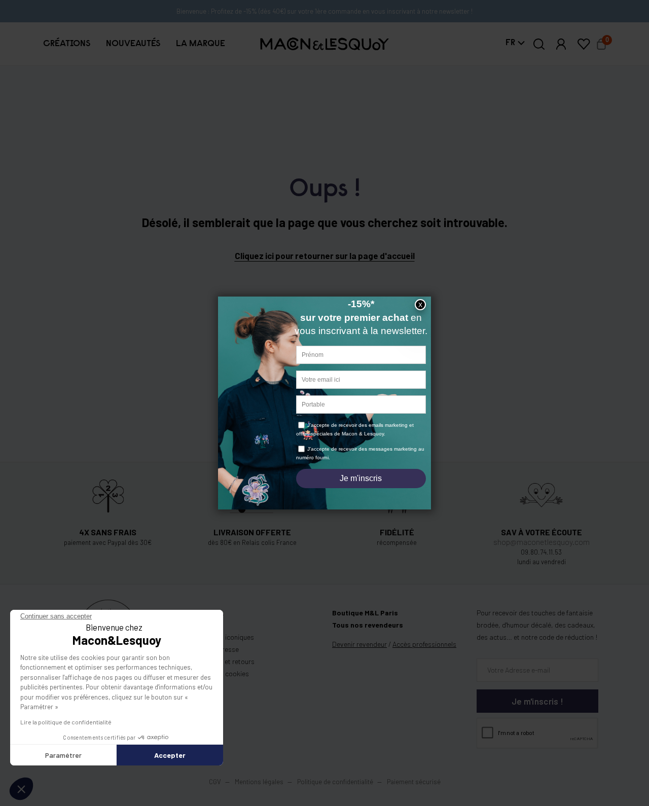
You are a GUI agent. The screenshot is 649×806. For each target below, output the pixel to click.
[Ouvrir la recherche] (539, 44)
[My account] (561, 44)
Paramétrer (63, 755)
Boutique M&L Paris (365, 612)
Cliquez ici (254, 255)
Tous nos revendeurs (367, 624)
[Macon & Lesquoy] (324, 43)
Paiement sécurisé (414, 782)
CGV (215, 782)
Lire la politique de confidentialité (66, 721)
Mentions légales (260, 782)
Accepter (170, 755)
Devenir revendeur (359, 644)
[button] (66, 43)
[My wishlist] (583, 44)
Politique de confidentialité (335, 782)
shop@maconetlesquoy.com (541, 541)
